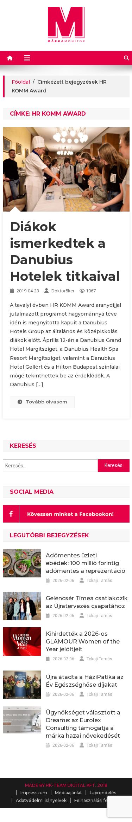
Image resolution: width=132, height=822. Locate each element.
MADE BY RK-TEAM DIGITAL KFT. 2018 (66, 785)
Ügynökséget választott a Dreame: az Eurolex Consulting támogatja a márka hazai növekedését (83, 724)
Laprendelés (103, 792)
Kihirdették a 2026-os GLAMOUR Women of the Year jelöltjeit (83, 641)
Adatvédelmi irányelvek (41, 800)
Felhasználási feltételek (99, 800)
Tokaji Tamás (99, 580)
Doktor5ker (62, 290)
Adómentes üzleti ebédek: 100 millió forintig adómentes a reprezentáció (85, 563)
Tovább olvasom (46, 401)
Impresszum (33, 792)
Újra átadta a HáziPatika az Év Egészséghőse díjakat (85, 681)
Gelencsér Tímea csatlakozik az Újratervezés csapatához (87, 602)
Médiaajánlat (68, 792)
